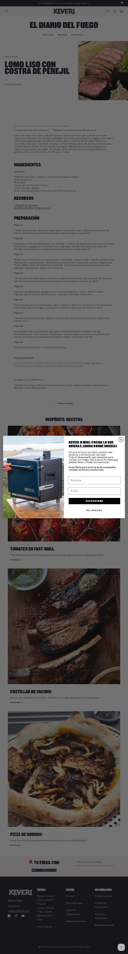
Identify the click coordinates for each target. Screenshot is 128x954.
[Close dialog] (121, 439)
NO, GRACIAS (94, 510)
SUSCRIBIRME (94, 501)
